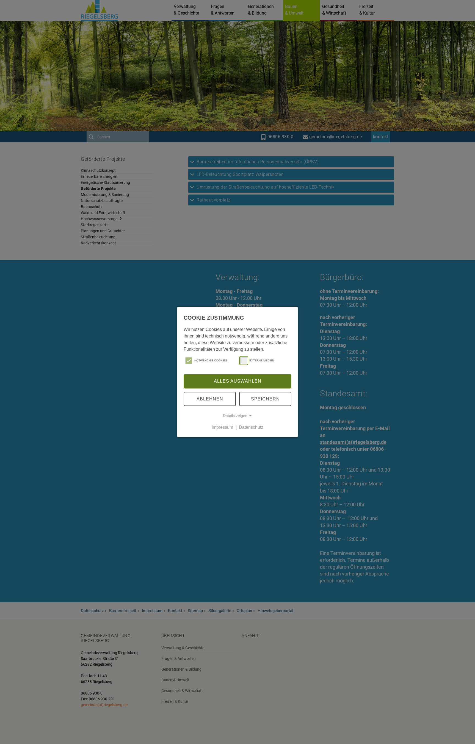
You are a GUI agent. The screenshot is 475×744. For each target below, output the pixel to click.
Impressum (222, 427)
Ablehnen (210, 398)
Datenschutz (251, 427)
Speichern (265, 398)
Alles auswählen (237, 381)
